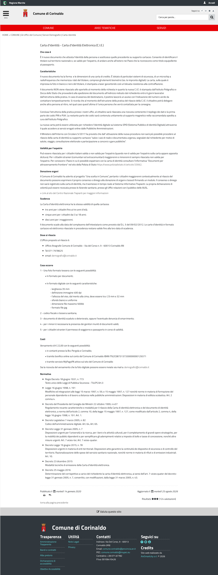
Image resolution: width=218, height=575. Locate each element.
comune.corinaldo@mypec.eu (115, 552)
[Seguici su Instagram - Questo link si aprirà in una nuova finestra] (205, 10)
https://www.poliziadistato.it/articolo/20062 (119, 164)
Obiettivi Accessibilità (50, 569)
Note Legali (73, 541)
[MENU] (6, 12)
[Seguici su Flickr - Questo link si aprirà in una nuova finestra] (209, 10)
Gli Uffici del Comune (31, 35)
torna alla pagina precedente (54, 502)
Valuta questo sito (110, 512)
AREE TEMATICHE (104, 28)
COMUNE (48, 28)
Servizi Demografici (52, 35)
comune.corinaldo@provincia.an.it (119, 548)
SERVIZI (161, 28)
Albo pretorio (46, 555)
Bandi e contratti (48, 550)
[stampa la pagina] (45, 495)
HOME (5, 35)
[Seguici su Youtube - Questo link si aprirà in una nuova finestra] (213, 10)
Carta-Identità (69, 35)
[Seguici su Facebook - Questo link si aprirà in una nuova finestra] (202, 10)
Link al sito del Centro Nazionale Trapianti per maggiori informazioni (75, 193)
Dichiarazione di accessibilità (47, 562)
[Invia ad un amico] (50, 495)
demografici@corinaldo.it (64, 255)
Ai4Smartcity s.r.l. (149, 556)
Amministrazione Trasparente (48, 543)
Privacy (71, 547)
